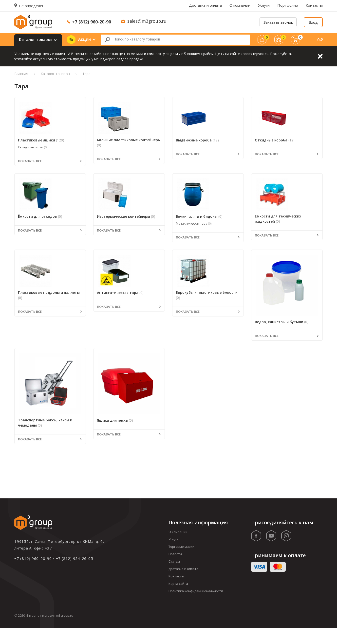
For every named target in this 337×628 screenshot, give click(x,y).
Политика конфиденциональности (195, 591)
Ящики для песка (115, 420)
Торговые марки (181, 546)
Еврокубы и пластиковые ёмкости (207, 295)
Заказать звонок (278, 22)
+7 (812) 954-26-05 (74, 558)
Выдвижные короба (197, 140)
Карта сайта (178, 583)
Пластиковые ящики (41, 140)
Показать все (30, 161)
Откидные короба (275, 140)
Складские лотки (32, 147)
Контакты (314, 5)
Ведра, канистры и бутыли (281, 321)
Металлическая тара (193, 223)
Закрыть (320, 56)
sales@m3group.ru (147, 21)
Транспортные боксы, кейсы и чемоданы (45, 423)
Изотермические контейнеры (126, 216)
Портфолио (287, 5)
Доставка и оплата (205, 5)
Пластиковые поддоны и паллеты (49, 295)
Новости (175, 554)
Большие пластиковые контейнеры (129, 142)
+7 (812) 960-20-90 (91, 22)
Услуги (264, 5)
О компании (239, 5)
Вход (313, 22)
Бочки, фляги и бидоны (199, 216)
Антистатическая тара (120, 292)
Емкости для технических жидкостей (278, 219)
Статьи (174, 561)
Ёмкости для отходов (40, 216)
